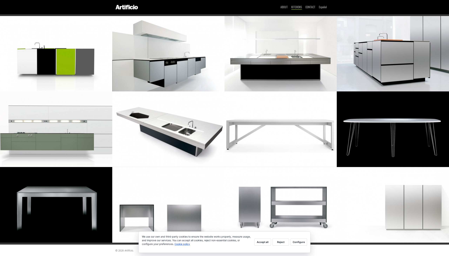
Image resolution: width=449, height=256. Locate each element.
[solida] (393, 54)
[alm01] (280, 129)
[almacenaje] (393, 205)
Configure (299, 242)
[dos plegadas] (168, 205)
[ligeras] (393, 129)
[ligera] (56, 129)
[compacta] (56, 54)
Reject (280, 242)
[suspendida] (168, 54)
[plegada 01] (56, 205)
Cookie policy (182, 243)
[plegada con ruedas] (280, 205)
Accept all (263, 242)
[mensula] (168, 129)
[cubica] (280, 54)
